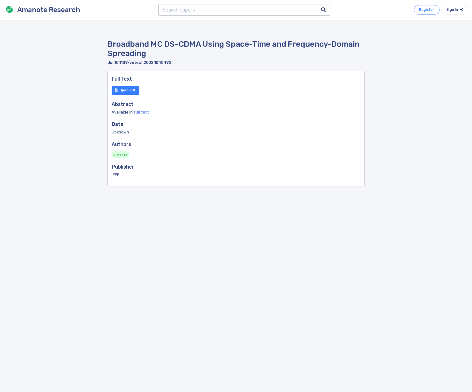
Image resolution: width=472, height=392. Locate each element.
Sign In (452, 10)
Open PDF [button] (127, 90)
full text (141, 112)
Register (426, 10)
